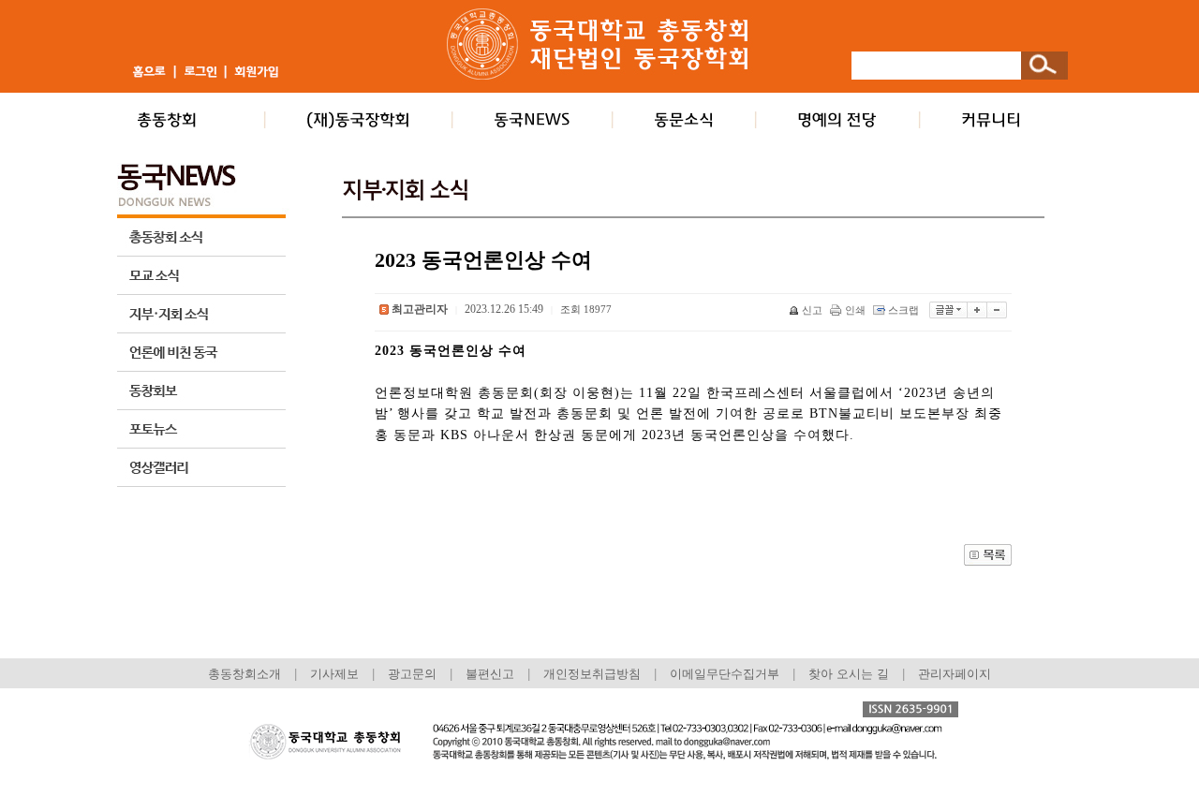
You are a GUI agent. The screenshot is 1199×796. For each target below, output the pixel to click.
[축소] (997, 310)
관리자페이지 (954, 674)
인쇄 (855, 310)
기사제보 (334, 674)
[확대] (977, 310)
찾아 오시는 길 (848, 674)
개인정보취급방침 (592, 674)
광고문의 (412, 674)
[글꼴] (948, 310)
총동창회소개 (244, 674)
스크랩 (903, 310)
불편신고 (490, 674)
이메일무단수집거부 (726, 674)
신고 (812, 310)
